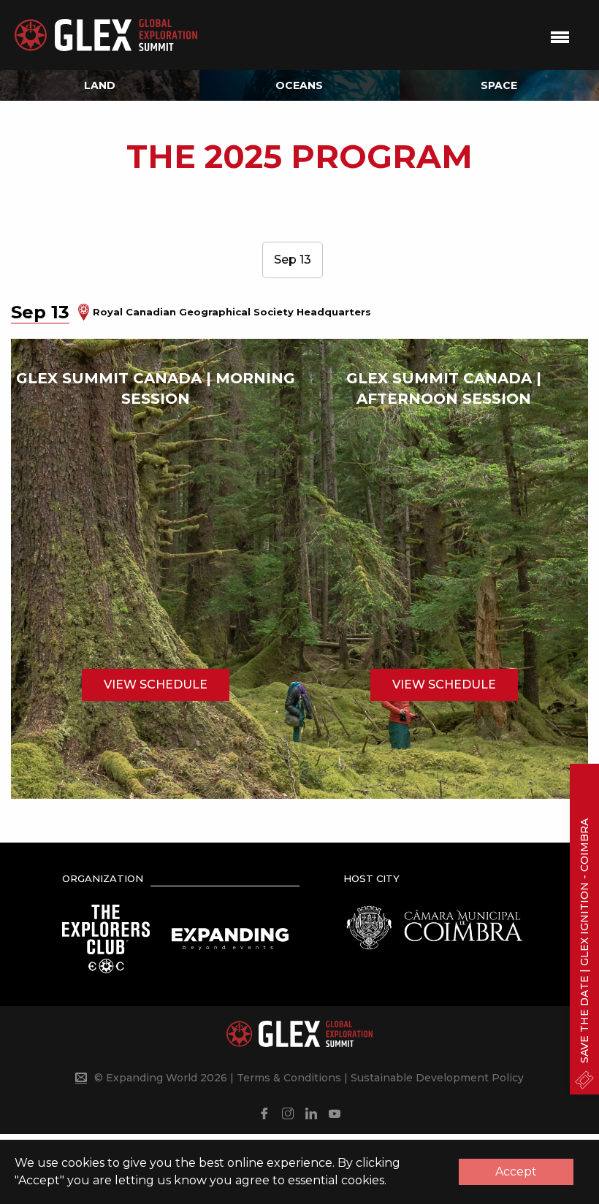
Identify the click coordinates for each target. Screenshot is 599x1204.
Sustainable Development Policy (437, 1078)
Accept (516, 1171)
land (99, 85)
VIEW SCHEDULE (155, 684)
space (499, 85)
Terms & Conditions (289, 1078)
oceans (299, 85)
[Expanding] (230, 938)
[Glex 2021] (106, 35)
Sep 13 (292, 260)
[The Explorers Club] (106, 938)
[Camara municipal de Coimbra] (434, 926)
